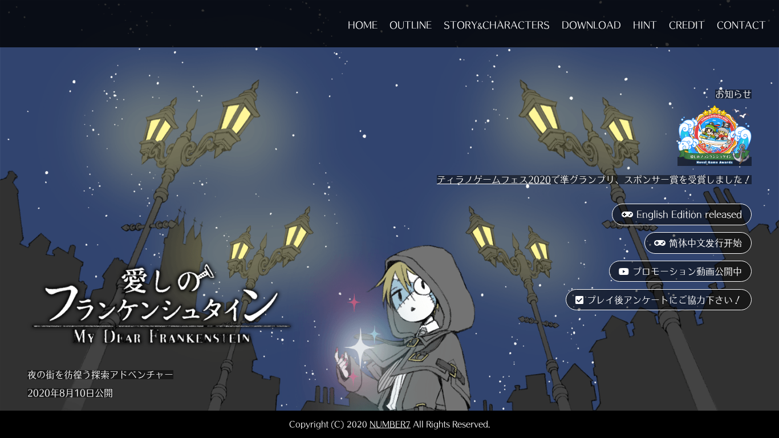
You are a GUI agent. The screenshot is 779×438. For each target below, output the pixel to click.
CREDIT (687, 25)
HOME (363, 25)
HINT (645, 25)
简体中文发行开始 (705, 243)
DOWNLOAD (591, 25)
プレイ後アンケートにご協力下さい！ (664, 300)
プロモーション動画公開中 (687, 271)
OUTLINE (411, 25)
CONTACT (741, 25)
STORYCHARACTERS (497, 25)
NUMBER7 (390, 424)
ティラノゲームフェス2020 (494, 179)
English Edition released (689, 214)
